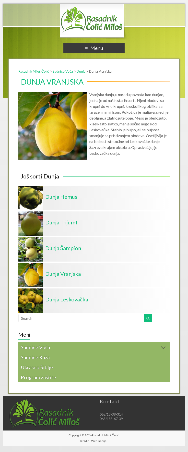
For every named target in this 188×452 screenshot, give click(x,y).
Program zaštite (38, 377)
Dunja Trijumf (61, 222)
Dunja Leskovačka (66, 299)
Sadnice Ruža (35, 357)
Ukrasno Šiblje (37, 367)
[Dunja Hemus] (30, 188)
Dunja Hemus (61, 196)
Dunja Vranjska (63, 273)
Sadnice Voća (35, 347)
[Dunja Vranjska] (30, 265)
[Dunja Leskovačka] (30, 290)
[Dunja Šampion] (30, 239)
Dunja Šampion (63, 248)
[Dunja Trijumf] (30, 213)
